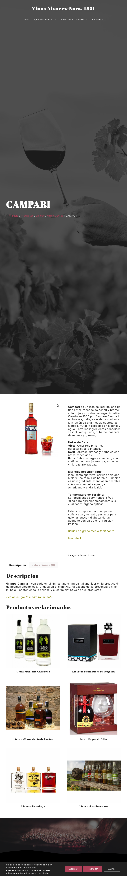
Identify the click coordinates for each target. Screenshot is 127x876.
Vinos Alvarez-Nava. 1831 (63, 8)
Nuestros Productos (72, 19)
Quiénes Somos (43, 19)
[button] (58, 406)
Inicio (27, 19)
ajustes (46, 873)
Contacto (97, 19)
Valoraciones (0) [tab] (43, 565)
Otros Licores (87, 555)
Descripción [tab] (17, 565)
